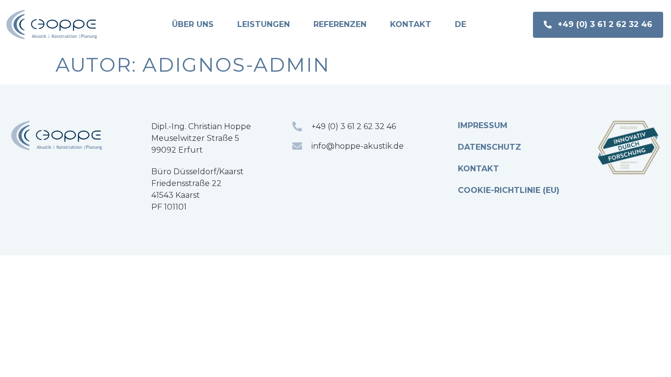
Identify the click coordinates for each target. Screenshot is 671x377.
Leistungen (263, 24)
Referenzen (339, 24)
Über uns (193, 24)
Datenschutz (489, 147)
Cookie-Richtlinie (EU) (508, 190)
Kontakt (410, 24)
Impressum (482, 125)
